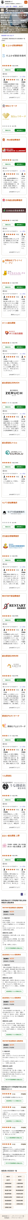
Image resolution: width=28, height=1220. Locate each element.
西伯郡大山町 (19, 1197)
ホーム (2, 6)
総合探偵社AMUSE (10, 656)
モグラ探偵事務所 (9, 503)
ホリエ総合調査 (8, 323)
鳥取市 (8, 1176)
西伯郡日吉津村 (8, 1197)
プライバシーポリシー (17, 1218)
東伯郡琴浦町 (8, 1193)
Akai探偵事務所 (13, 140)
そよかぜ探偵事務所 (14, 45)
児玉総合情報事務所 (10, 536)
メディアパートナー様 (18, 1216)
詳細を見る (8, 70)
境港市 (19, 1180)
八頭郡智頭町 (8, 1186)
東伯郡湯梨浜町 (20, 1190)
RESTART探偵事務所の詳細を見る (14, 948)
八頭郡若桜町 (19, 1183)
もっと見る (22, 76)
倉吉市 (8, 1180)
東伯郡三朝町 (8, 1190)
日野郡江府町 (8, 1207)
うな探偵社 (7, 776)
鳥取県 (15, 6)
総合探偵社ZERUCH (10, 383)
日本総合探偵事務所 (14, 200)
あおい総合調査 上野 (11, 835)
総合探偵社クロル (9, 443)
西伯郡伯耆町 (19, 1200)
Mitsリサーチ (11, 106)
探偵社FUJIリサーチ (11, 716)
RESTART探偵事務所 (11, 596)
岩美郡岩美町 (8, 1183)
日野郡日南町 (8, 1204)
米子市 (19, 1176)
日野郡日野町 (19, 1204)
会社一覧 (8, 6)
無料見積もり (20, 70)
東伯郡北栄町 (19, 1193)
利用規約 (6, 1218)
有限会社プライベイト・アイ (13, 261)
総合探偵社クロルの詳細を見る (14, 991)
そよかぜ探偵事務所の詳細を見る (14, 1137)
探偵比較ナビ (6, 1216)
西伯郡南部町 (8, 1200)
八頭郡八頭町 (19, 1186)
